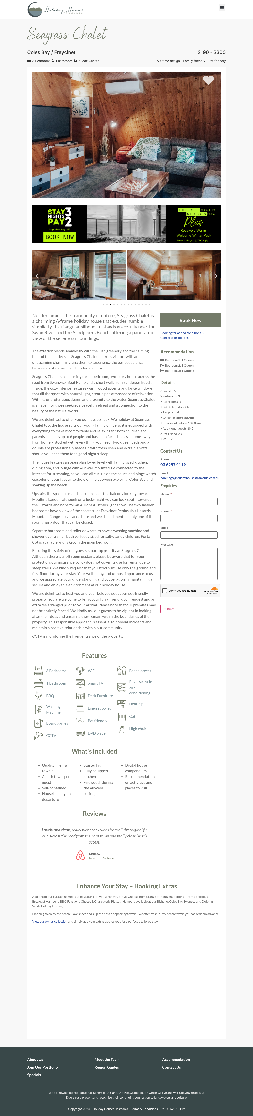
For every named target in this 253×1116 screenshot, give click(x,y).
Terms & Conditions (144, 1109)
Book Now (191, 320)
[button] (222, 7)
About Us (35, 1059)
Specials (34, 1074)
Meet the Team (107, 1059)
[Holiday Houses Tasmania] (55, 9)
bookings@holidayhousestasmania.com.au (189, 478)
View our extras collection (49, 921)
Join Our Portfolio (42, 1067)
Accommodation (176, 1059)
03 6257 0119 (173, 464)
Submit (169, 609)
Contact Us (171, 1067)
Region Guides (107, 1067)
